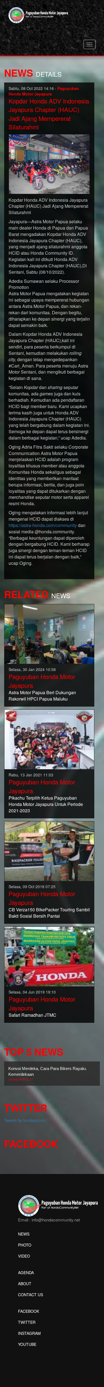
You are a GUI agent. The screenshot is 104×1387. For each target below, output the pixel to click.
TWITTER (26, 1322)
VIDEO (24, 1256)
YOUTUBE (27, 1344)
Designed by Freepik (36, 1352)
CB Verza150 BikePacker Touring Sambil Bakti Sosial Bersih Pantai (49, 912)
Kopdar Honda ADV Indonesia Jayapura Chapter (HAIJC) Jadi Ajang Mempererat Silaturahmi (49, 114)
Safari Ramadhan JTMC (32, 1015)
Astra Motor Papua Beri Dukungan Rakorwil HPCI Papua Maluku (42, 695)
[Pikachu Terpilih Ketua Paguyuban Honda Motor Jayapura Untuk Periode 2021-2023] (49, 739)
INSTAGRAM (29, 1333)
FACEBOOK (28, 1311)
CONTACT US (30, 1294)
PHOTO (24, 1245)
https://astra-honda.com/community (43, 525)
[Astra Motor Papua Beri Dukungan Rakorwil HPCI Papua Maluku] (49, 633)
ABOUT (24, 1283)
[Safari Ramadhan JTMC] (49, 956)
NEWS (23, 1234)
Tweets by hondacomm (24, 1120)
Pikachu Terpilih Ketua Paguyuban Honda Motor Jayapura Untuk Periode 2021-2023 (46, 804)
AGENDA (26, 1272)
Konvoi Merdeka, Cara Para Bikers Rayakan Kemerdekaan (48, 1073)
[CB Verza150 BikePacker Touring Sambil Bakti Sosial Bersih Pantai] (49, 850)
